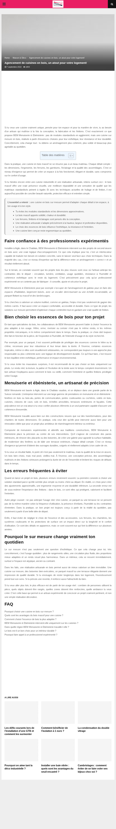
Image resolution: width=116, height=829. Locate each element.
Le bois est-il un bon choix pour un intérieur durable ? (30, 630)
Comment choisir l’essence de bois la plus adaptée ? (30, 619)
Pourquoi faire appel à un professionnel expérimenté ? (31, 634)
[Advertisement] (58, 101)
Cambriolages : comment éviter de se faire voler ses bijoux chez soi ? (93, 768)
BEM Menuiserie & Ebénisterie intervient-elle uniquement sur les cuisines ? (41, 623)
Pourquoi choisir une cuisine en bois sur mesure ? (29, 611)
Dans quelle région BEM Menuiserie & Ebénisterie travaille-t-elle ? (37, 627)
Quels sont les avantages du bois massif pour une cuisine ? (34, 615)
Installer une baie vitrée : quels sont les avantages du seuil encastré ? (57, 768)
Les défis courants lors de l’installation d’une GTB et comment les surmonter (19, 731)
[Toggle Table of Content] (69, 155)
